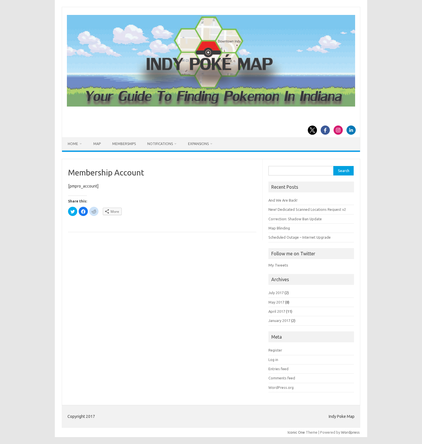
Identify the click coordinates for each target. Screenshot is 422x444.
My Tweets (278, 265)
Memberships (124, 144)
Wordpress (350, 432)
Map (97, 144)
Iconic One (296, 432)
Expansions (198, 144)
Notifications (160, 144)
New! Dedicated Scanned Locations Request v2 (307, 209)
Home (73, 144)
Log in (273, 360)
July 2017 (276, 293)
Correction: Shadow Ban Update (295, 219)
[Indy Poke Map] (211, 105)
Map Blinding (279, 228)
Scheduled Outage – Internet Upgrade (299, 237)
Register (275, 350)
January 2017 (279, 320)
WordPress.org (281, 387)
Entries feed (278, 369)
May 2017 (276, 302)
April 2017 (276, 311)
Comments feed (281, 378)
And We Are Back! (282, 200)
